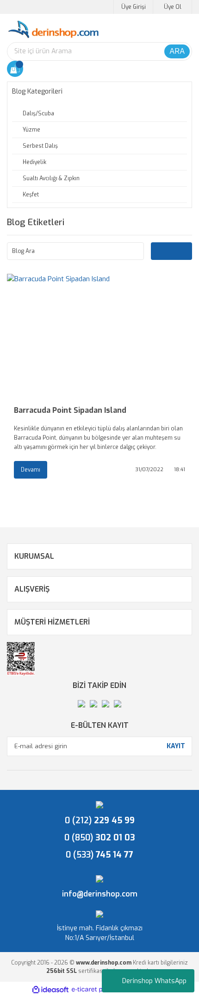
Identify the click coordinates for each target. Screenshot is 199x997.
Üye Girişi (133, 7)
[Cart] (15, 69)
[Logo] (53, 29)
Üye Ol (172, 7)
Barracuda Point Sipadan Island (70, 410)
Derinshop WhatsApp (154, 981)
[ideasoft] (50, 989)
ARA (177, 51)
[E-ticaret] (98, 989)
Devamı (30, 469)
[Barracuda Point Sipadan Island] (99, 336)
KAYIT (176, 746)
